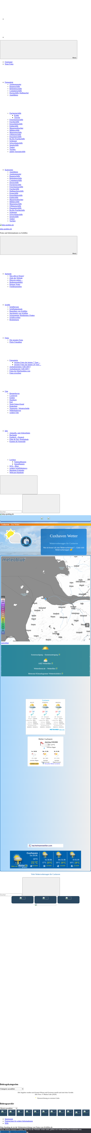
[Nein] (27, 1132)
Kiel (11, 402)
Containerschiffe (15, 91)
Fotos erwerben (15, 373)
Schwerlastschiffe (16, 143)
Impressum (9, 1119)
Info (6, 431)
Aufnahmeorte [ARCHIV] (19, 369)
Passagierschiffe (15, 137)
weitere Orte (14, 413)
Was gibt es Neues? (16, 276)
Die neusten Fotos (16, 340)
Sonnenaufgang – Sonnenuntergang (44, 655)
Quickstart (8, 62)
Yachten (12, 149)
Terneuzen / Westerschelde (19, 408)
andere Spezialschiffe (17, 152)
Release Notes (14, 284)
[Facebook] (22, 19)
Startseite (8, 274)
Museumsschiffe (15, 132)
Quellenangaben (15, 287)
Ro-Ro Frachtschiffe (17, 139)
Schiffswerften (14, 318)
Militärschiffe (14, 130)
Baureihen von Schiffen (18, 311)
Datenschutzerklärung (18, 1132)
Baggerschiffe (14, 87)
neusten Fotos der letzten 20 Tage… (27, 365)
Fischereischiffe (15, 113)
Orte (6, 391)
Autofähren (13, 95)
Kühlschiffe (13, 126)
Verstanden (5, 1132)
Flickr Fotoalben (15, 342)
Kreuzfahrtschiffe (16, 124)
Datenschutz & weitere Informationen (19, 1121)
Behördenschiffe (15, 89)
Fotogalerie (9, 82)
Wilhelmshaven (15, 410)
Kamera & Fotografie (17, 441)
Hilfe (7, 1123)
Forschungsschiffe (16, 120)
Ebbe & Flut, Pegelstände (19, 439)
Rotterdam (13, 406)
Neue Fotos (9, 64)
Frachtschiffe (14, 122)
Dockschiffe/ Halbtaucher (19, 93)
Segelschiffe (14, 145)
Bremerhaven (14, 393)
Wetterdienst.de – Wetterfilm (45, 669)
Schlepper (13, 141)
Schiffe (7, 305)
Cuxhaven (13, 396)
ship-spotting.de (6, 229)
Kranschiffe (13, 193)
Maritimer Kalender (16, 470)
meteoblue (5, 643)
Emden (12, 398)
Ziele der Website (16, 278)
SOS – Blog (14, 466)
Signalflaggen (19, 464)
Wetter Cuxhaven (45, 739)
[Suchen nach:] (11, 512)
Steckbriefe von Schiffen (18, 313)
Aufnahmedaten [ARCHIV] (20, 367)
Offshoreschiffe (15, 135)
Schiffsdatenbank (15, 309)
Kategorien (9, 170)
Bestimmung (14, 320)
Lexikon (12, 460)
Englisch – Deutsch (16, 437)
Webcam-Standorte (16, 472)
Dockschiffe (14, 183)
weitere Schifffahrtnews (18, 468)
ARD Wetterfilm (44, 663)
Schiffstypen (14, 307)
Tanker (12, 147)
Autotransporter (15, 84)
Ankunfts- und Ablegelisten (19, 433)
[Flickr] (22, 37)
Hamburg (13, 400)
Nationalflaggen (20, 462)
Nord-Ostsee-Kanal (16, 404)
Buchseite (13, 435)
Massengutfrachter (16, 128)
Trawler (17, 118)
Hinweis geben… (16, 280)
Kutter (16, 115)
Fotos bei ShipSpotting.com (19, 371)
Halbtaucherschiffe (16, 191)
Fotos (7, 338)
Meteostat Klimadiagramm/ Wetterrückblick (44, 674)
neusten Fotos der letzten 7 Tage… (27, 362)
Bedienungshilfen (16, 282)
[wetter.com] (34, 764)
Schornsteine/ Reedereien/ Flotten (22, 315)
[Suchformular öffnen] (18, 484)
